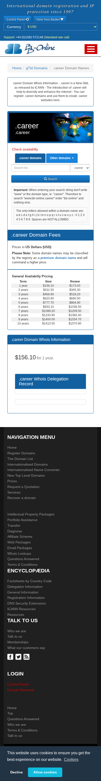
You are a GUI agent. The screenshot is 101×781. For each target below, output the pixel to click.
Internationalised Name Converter (33, 470)
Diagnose (14, 531)
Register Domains (21, 453)
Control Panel (17, 684)
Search (52, 179)
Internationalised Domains (27, 464)
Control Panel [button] (15, 19)
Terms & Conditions (22, 564)
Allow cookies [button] (45, 772)
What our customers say (26, 648)
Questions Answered (23, 559)
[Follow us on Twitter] (19, 657)
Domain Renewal (20, 690)
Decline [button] (16, 772)
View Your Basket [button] (48, 19)
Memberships (17, 642)
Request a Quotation (23, 487)
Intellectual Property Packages (30, 514)
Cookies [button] (71, 759)
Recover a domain (21, 498)
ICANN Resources (21, 609)
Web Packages (19, 542)
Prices (12, 481)
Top (10, 713)
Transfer (13, 525)
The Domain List (20, 459)
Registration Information (26, 598)
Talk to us (14, 636)
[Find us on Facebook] (10, 657)
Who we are (16, 631)
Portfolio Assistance (22, 520)
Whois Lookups (19, 553)
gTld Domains (37, 68)
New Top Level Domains (26, 475)
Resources (15, 615)
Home (17, 68)
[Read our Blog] (27, 657)
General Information (22, 592)
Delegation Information (25, 587)
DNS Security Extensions (26, 603)
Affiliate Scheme (19, 537)
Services (14, 492)
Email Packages (19, 548)
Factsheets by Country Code (29, 581)
